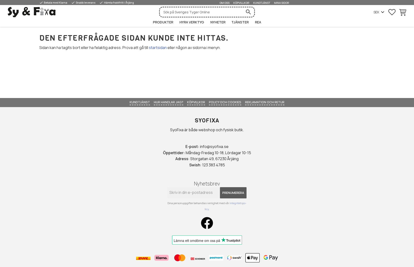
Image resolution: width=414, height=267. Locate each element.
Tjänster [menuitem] (240, 22)
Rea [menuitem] (258, 22)
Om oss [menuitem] (224, 3)
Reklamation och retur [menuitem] (264, 102)
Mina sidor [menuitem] (281, 3)
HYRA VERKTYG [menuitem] (191, 22)
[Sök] (248, 12)
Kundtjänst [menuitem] (261, 3)
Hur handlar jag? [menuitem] (168, 102)
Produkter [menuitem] (163, 22)
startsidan (158, 47)
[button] (392, 12)
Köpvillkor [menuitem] (241, 3)
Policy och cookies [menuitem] (225, 102)
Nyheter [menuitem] (217, 22)
